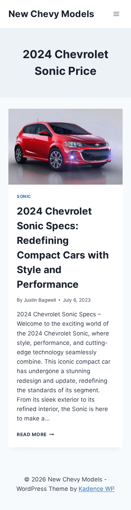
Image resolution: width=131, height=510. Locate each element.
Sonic (24, 196)
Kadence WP (97, 488)
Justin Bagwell (40, 300)
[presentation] (65, 147)
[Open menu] (116, 13)
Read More (35, 434)
